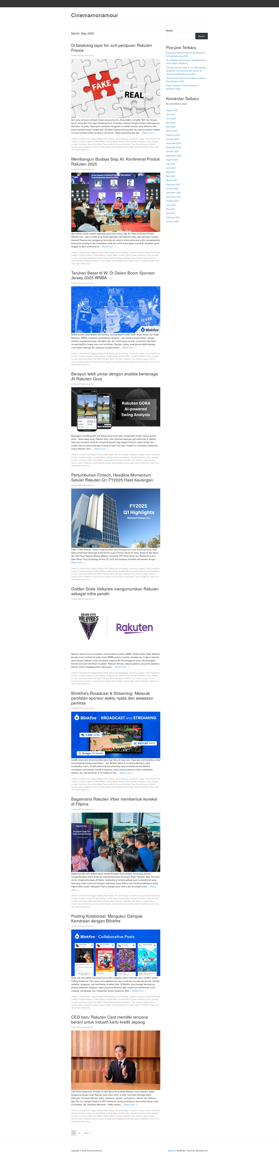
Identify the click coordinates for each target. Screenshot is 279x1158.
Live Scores (82, 144)
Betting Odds (103, 138)
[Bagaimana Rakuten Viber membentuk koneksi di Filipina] (115, 841)
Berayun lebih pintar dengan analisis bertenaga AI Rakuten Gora (114, 376)
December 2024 (173, 192)
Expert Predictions (152, 138)
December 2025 (173, 143)
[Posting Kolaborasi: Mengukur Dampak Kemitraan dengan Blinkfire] (115, 952)
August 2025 (172, 159)
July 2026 (170, 114)
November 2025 (173, 147)
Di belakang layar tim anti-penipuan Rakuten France (111, 47)
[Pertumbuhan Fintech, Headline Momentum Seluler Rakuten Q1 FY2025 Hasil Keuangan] (115, 517)
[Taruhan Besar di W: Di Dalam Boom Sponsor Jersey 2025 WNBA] (115, 309)
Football (74, 141)
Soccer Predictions (84, 147)
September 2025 (173, 155)
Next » (87, 1132)
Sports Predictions (142, 147)
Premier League (142, 144)
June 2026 (171, 118)
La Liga (74, 144)
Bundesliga (123, 138)
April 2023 (170, 213)
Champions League (137, 138)
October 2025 (172, 151)
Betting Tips (113, 138)
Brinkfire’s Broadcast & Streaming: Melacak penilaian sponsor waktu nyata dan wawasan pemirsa (112, 698)
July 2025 (170, 163)
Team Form (154, 147)
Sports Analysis (105, 147)
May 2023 (170, 209)
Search (169, 30)
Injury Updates (152, 141)
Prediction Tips (129, 144)
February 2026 (173, 134)
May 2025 (170, 171)
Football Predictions (138, 141)
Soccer (74, 147)
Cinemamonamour (94, 15)
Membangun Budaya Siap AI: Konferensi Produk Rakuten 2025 (115, 161)
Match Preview (103, 144)
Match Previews (116, 144)
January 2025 (172, 188)
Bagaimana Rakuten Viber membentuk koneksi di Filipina (114, 801)
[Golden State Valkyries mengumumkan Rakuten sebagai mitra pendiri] (115, 626)
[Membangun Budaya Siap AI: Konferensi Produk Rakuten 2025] (115, 201)
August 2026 (172, 110)
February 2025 (173, 184)
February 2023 (173, 217)
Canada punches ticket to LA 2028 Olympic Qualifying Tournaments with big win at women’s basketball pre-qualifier (186, 70)
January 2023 (172, 221)
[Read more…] (149, 132)
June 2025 (171, 167)
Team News (76, 149)
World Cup (85, 149)
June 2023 (171, 205)
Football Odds (123, 141)
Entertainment (85, 138)
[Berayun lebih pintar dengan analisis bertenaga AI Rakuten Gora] (115, 410)
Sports (95, 147)
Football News (111, 141)
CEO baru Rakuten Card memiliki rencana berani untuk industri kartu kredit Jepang (109, 1019)
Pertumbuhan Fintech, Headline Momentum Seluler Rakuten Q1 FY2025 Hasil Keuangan (112, 477)
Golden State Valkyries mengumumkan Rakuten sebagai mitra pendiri (115, 591)
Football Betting (99, 141)
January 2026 (172, 139)
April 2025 (170, 176)
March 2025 (171, 180)
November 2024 (173, 196)
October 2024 (172, 200)
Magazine (172, 1150)
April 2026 (170, 126)
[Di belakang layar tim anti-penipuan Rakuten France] (115, 88)
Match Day (92, 144)
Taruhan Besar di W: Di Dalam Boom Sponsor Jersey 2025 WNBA (113, 275)
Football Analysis (85, 141)
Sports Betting (117, 147)
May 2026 (170, 122)
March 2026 (171, 130)
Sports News (129, 147)
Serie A (152, 144)
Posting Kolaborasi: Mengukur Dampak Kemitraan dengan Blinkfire (106, 918)
